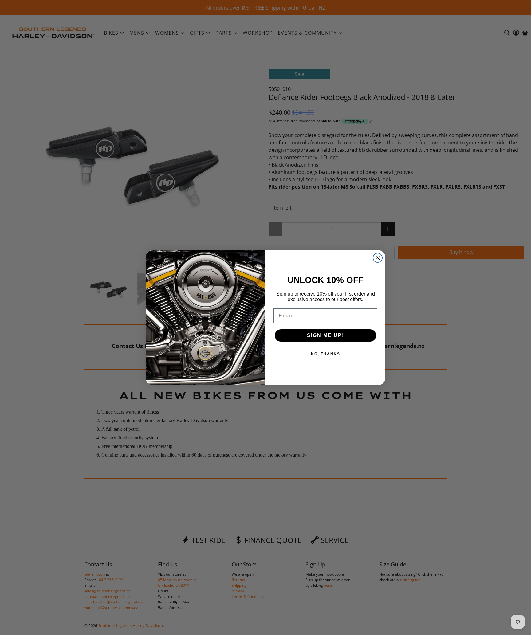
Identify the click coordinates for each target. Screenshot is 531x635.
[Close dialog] (377, 257)
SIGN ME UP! (325, 335)
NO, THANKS (325, 354)
